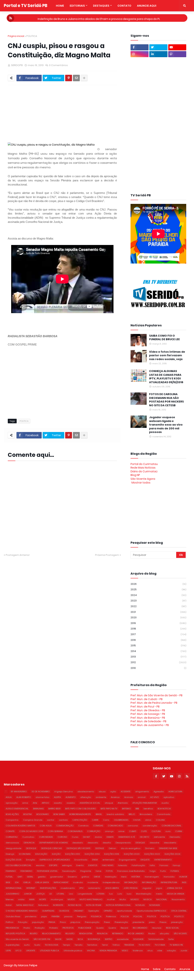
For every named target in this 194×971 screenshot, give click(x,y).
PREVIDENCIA (12, 927)
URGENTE (30, 950)
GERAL (30, 876)
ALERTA (57, 797)
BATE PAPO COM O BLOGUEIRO (80, 808)
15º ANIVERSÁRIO (19, 791)
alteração (85, 797)
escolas (40, 865)
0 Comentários (58, 65)
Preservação (121, 922)
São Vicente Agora (143, 479)
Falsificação (138, 865)
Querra (112, 927)
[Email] (76, 78)
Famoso (164, 865)
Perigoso (81, 916)
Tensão (78, 944)
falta (152, 865)
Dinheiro (149, 848)
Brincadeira (146, 814)
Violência (138, 950)
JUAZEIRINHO (12, 893)
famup (176, 865)
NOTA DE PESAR (93, 905)
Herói (124, 876)
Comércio (83, 825)
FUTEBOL (175, 871)
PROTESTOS (68, 927)
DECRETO (144, 836)
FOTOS (109, 871)
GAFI (19, 876)
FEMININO (11, 871)
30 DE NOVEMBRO (40, 791)
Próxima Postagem (107, 555)
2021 (158, 612)
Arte (35, 802)
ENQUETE (145, 859)
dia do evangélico (130, 848)
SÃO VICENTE (180, 933)
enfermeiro (108, 859)
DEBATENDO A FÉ (126, 836)
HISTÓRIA (135, 876)
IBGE (8, 882)
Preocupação (92, 922)
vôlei (159, 950)
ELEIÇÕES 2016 (111, 854)
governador (56, 876)
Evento (80, 865)
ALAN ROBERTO (23, 797)
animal (142, 797)
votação (171, 950)
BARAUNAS (38, 808)
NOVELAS (140, 905)
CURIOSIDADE (46, 836)
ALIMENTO (71, 797)
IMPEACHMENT (61, 882)
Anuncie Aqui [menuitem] (146, 6)
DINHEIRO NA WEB (168, 848)
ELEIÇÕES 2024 (172, 854)
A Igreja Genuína (63, 791)
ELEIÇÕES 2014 (92, 854)
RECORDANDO (140, 927)
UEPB (8, 950)
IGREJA (26, 882)
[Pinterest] (68, 78)
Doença (10, 854)
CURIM (178, 831)
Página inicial (16, 36)
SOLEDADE (138, 939)
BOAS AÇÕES (12, 814)
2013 (158, 656)
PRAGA (51, 922)
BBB (137, 808)
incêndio (78, 882)
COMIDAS (98, 825)
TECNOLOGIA (51, 944)
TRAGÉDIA (129, 944)
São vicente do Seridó (17, 939)
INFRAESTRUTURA (169, 882)
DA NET (86, 836)
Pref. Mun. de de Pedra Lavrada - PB (154, 703)
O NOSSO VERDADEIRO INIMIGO (21, 910)
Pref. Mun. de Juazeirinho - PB (150, 725)
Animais (128, 797)
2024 (158, 595)
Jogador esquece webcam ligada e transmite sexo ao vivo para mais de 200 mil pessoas (166, 425)
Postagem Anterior (18, 555)
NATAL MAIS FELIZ (25, 905)
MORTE (42, 899)
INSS (184, 882)
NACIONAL (161, 899)
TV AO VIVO (144, 944)
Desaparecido (123, 842)
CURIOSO (62, 836)
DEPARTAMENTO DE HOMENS (53, 842)
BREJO (132, 814)
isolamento (94, 888)
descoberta (170, 842)
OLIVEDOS (64, 910)
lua (111, 893)
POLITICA (31, 36)
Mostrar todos (140, 482)
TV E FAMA (160, 944)
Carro (106, 819)
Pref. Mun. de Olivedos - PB (148, 710)
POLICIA (125, 916)
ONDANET (78, 910)
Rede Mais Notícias (143, 468)
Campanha (12, 819)
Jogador (146, 888)
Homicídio (169, 876)
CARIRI (95, 819)
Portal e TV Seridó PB (25, 6)
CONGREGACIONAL (171, 825)
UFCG (18, 950)
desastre (154, 842)
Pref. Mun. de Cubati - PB (147, 699)
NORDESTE (58, 905)
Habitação (110, 876)
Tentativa (92, 944)
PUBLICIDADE (84, 927)
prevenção (177, 922)
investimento (68, 888)
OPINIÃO (108, 910)
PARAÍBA (55, 916)
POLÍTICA (165, 916)
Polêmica (111, 916)
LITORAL (60, 893)
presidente (138, 922)
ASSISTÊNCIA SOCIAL (90, 802)
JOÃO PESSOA (131, 888)
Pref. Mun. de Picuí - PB (145, 706)
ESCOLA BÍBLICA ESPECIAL (18, 865)
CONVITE (10, 831)
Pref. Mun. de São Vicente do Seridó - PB (156, 695)
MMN (31, 899)
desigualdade (13, 848)
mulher (111, 899)
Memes (9, 899)
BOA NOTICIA (164, 808)
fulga (153, 871)
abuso (102, 791)
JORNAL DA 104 (174, 888)
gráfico (85, 876)
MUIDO (71, 899)
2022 (158, 606)
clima (148, 819)
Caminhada (163, 814)
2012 (158, 662)
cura (168, 831)
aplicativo (168, 797)
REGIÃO (33, 933)
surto (27, 944)
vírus (150, 950)
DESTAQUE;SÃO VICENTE (78, 848)
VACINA (91, 950)
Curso (75, 836)
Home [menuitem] (60, 6)
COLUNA (160, 819)
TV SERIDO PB (176, 944)
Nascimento (178, 899)
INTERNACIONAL (14, 888)
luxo (129, 893)
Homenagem (152, 876)
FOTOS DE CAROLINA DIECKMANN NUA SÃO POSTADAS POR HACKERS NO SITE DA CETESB (166, 399)
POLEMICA (96, 916)
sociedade (122, 939)
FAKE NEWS (107, 865)
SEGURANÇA (94, 939)
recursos (156, 927)
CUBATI (132, 831)
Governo (72, 876)
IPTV (81, 888)
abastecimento (85, 791)
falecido (122, 865)
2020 (158, 617)
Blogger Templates (50, 961)
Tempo (66, 944)
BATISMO (126, 808)
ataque (109, 802)
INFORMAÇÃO (149, 882)
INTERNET (30, 888)
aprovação (11, 802)
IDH (17, 882)
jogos (159, 888)
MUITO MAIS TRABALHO (91, 899)
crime (121, 831)
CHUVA (136, 819)
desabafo (77, 842)
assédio (70, 802)
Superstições (12, 944)
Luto (119, 893)
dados (98, 836)
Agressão (159, 791)
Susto (37, 944)
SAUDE (58, 939)
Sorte (171, 939)
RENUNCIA (102, 933)
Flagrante (85, 871)
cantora (63, 819)
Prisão (26, 927)
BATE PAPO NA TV (109, 808)
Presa (107, 922)
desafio (107, 842)
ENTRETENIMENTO (163, 859)
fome (98, 871)
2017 (158, 634)
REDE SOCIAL (172, 927)
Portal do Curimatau (144, 464)
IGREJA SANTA (42, 882)
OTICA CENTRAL (179, 910)
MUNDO (135, 899)
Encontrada (80, 859)
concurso (133, 825)
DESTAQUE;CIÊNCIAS (51, 848)
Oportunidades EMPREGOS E (151, 910)
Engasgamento (127, 859)
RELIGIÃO (69, 933)
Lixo (71, 893)
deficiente (159, 836)
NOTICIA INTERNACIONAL (118, 905)
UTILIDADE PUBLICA (49, 950)
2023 (158, 600)
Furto (163, 871)
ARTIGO (45, 802)
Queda (100, 927)
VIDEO (125, 950)
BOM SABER (59, 814)
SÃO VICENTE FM (42, 939)
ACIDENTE (126, 791)
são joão (164, 933)
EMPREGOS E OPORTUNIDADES (55, 859)
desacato (93, 842)
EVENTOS (92, 865)
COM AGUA (46, 825)
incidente (93, 882)
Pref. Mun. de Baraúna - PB (148, 718)
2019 (158, 623)
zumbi (184, 950)
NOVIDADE (154, 905)
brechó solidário (115, 814)
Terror (105, 944)
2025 (158, 589)
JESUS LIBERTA (112, 888)
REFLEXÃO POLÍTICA (15, 933)
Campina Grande (32, 819)
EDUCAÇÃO (41, 854)
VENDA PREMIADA (108, 950)
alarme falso (42, 797)
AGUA (9, 797)
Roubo (151, 933)
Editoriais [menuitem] (77, 6)
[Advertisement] (100, 113)
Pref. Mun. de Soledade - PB (148, 721)
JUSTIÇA (40, 893)
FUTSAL (9, 876)
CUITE (144, 831)
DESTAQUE (31, 848)
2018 (158, 628)
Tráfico (116, 944)
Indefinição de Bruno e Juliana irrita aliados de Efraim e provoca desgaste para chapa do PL (99, 18)
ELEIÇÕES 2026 (13, 859)
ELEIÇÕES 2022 (152, 854)
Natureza (43, 905)
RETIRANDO (117, 933)
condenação (150, 825)
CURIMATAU (12, 836)
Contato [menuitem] (124, 6)
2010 (158, 668)
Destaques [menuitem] (101, 6)
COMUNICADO (115, 825)
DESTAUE (99, 848)
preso (152, 922)
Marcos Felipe (27, 965)
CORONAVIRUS (75, 831)
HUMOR (183, 876)
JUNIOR (27, 893)
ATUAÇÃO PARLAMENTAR (144, 802)
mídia (21, 899)
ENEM (95, 859)
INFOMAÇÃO (130, 882)
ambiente (101, 797)
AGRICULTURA (175, 791)
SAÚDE (69, 939)
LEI (50, 893)
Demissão (175, 836)
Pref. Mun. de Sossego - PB (148, 714)
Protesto (53, 927)
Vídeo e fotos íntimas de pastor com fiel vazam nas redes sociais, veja (167, 355)
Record (124, 927)
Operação (93, 910)
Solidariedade (155, 939)
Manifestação (143, 893)
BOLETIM (27, 814)
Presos (163, 922)
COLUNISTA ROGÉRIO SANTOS (20, 825)
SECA (80, 939)
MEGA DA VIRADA (175, 893)
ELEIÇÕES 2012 (72, 854)
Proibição (40, 927)
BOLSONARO (42, 814)
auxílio (165, 802)
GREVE (97, 876)
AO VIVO (154, 797)
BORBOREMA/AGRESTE (80, 814)
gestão (41, 876)
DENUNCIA (29, 842)
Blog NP (135, 475)
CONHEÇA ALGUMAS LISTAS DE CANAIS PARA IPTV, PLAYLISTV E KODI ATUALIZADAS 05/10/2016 (166, 376)
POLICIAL (137, 916)
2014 (158, 651)
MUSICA (147, 899)
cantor (50, 819)
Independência (111, 882)
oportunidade (124, 910)
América (115, 797)
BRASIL (99, 814)
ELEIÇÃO (56, 854)
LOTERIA (100, 893)
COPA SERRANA (55, 831)
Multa (123, 899)
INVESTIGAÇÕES (48, 888)
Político (9, 922)
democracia (12, 842)
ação (113, 791)
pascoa (68, 916)
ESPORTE (53, 865)
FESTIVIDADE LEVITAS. (47, 871)
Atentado (123, 802)
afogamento (142, 791)
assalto (58, 802)
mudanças (57, 899)
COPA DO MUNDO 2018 (31, 831)
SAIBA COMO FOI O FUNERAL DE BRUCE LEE (164, 337)
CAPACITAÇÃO (79, 819)
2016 (158, 640)
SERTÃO (108, 939)
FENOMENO (26, 871)
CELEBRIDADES (121, 819)
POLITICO (179, 916)
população (38, 922)
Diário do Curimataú (144, 471)
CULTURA (156, 831)
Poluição (22, 922)
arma (25, 802)
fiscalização (69, 871)
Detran (112, 848)
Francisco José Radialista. (131, 871)
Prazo (63, 922)
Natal (9, 905)
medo (159, 893)
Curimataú (28, 836)
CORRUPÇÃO (93, 831)
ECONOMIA (25, 854)
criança (109, 831)
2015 (158, 645)
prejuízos (75, 922)
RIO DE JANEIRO (136, 933)
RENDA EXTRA (85, 933)
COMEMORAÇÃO (65, 825)
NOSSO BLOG (74, 905)
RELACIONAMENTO (51, 933)
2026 (158, 584)
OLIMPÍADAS (48, 910)
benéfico (148, 808)
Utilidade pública (73, 950)
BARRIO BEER (54, 808)
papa (44, 916)
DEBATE (110, 836)
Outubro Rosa (13, 916)
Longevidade (85, 893)
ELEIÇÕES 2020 (132, 854)
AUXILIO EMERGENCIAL (17, 808)
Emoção (30, 859)
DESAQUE (140, 842)
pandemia (30, 916)
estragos (67, 865)
